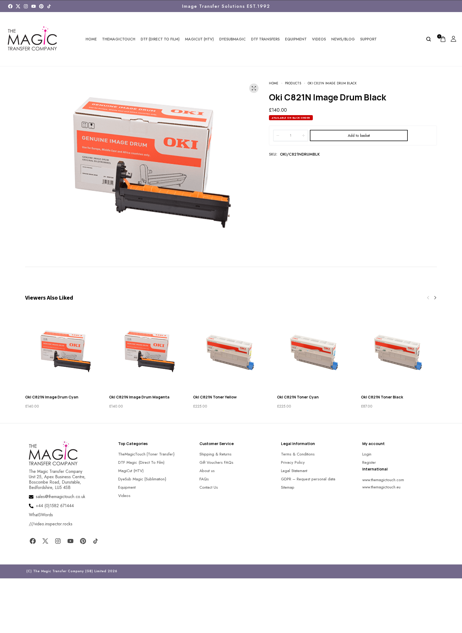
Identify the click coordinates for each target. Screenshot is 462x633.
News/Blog (343, 39)
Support (368, 39)
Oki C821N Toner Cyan (139, 397)
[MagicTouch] (49, 6)
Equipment (296, 39)
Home (91, 39)
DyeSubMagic (232, 39)
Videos (319, 39)
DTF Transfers (265, 39)
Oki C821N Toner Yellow (56, 397)
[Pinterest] (41, 6)
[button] (428, 297)
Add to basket (359, 135)
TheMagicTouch (118, 39)
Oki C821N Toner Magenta (394, 397)
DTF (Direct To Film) (160, 39)
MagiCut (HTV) (199, 39)
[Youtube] (33, 6)
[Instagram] (26, 6)
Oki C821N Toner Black (223, 397)
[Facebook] (10, 6)
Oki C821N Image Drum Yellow (313, 397)
